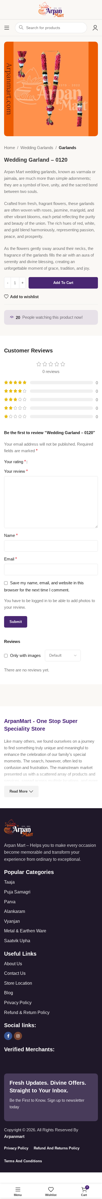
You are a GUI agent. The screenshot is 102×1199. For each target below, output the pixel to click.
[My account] (95, 27)
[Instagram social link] (18, 1036)
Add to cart (63, 283)
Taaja (9, 882)
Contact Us (15, 973)
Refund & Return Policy (27, 1012)
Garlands (67, 147)
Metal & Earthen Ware (25, 931)
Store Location (18, 983)
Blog (8, 992)
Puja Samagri (17, 892)
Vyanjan (12, 921)
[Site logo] (51, 9)
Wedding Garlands (36, 147)
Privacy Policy (18, 1002)
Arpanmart (14, 1136)
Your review (16, 471)
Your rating (15, 462)
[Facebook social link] (8, 1036)
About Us (13, 963)
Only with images (25, 655)
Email (10, 559)
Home (9, 147)
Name (11, 535)
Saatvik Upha (17, 940)
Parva (10, 901)
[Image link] (18, 827)
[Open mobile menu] (6, 27)
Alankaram (14, 911)
